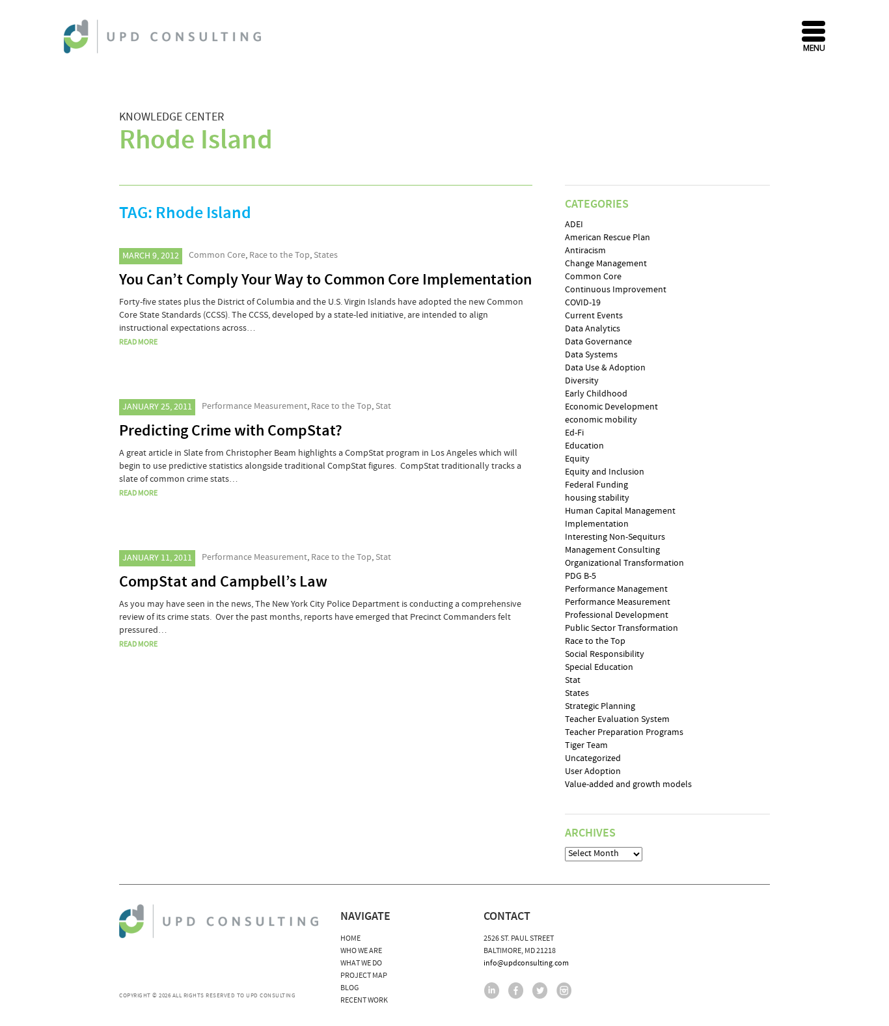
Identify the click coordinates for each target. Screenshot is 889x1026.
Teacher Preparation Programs (624, 732)
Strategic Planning (600, 706)
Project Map (363, 975)
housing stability (597, 498)
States (326, 255)
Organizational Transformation (624, 563)
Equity (577, 459)
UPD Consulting (164, 36)
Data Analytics (592, 329)
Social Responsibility (604, 654)
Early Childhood (596, 394)
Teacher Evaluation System (617, 719)
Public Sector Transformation (621, 628)
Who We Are (361, 951)
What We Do (361, 963)
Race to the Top (279, 255)
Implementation (597, 524)
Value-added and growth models (628, 784)
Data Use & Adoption (605, 368)
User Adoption (593, 771)
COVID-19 (583, 303)
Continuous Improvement (615, 290)
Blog (349, 988)
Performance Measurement (254, 406)
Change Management (606, 264)
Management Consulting (612, 550)
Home (350, 938)
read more (138, 342)
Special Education (599, 667)
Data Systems (591, 355)
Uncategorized (593, 758)
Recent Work (364, 1000)
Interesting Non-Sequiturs (615, 537)
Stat (383, 406)
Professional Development (616, 615)
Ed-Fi (574, 433)
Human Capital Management (620, 511)
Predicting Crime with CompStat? (230, 431)
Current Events (594, 316)
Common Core (217, 255)
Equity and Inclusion (604, 472)
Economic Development (611, 407)
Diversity (582, 381)
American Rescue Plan (607, 237)
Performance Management (616, 589)
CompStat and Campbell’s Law (223, 582)
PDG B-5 (580, 576)
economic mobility (601, 420)
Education (584, 446)
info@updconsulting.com (526, 963)
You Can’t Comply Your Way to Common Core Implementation (325, 280)
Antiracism (585, 250)
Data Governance (598, 342)
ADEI (574, 224)
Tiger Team (586, 745)
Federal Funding (596, 485)
